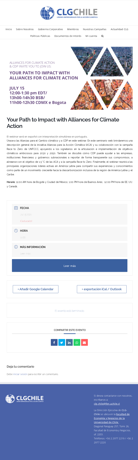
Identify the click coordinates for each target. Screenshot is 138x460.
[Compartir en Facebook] (54, 342)
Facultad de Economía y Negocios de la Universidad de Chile (112, 418)
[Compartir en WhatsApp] (77, 342)
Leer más (25, 253)
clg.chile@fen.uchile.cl (107, 403)
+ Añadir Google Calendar (36, 289)
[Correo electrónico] (84, 342)
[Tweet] (61, 342)
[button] (102, 35)
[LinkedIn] (69, 342)
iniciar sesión (20, 374)
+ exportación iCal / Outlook (102, 289)
